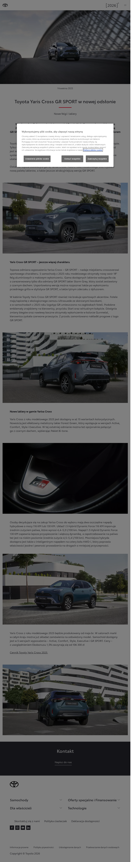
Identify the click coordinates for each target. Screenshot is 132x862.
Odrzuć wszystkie (72, 159)
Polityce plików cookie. (93, 150)
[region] (65, 145)
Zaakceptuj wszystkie (97, 159)
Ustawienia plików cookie (37, 159)
